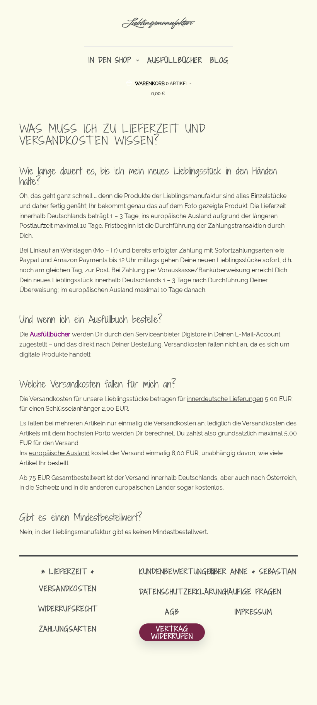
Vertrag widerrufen (172, 632)
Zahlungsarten (67, 628)
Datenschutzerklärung (183, 591)
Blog (219, 60)
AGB (172, 611)
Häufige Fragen (253, 591)
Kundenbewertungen (177, 571)
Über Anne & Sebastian (253, 571)
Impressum (253, 611)
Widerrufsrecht (67, 608)
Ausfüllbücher (174, 60)
